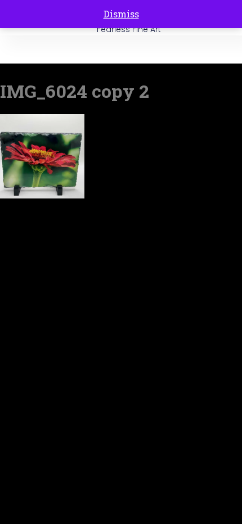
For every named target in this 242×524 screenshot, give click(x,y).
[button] (223, 49)
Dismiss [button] (121, 14)
